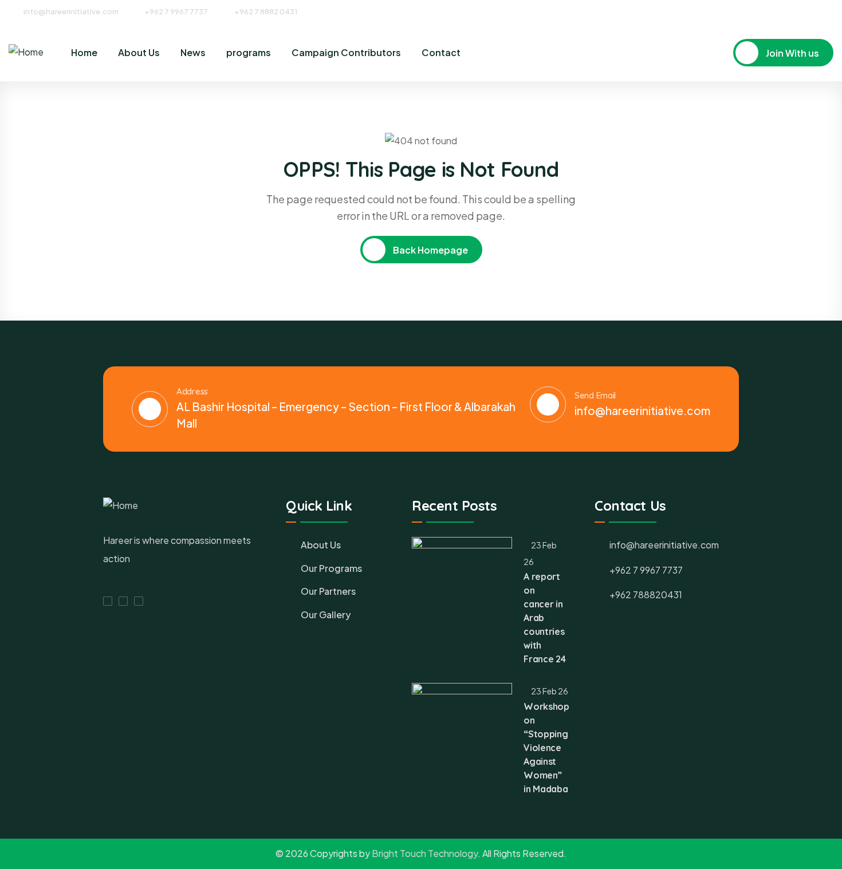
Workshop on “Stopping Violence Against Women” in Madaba (546, 748)
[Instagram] (808, 11)
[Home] (26, 52)
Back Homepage (429, 250)
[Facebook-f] (107, 601)
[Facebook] (787, 11)
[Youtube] (829, 11)
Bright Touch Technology (425, 853)
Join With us (791, 53)
